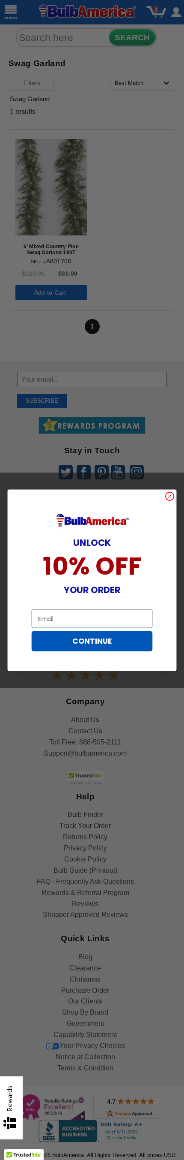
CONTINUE (92, 641)
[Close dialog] (170, 496)
